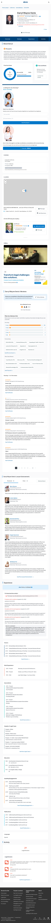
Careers (40, 895)
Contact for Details (40, 76)
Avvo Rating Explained (42, 899)
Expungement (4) (32, 346)
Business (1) (31, 349)
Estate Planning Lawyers (31, 902)
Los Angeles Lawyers (17, 895)
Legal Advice (3, 897)
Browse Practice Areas (5, 899)
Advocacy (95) (21, 360)
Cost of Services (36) (37, 363)
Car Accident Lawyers (30, 904)
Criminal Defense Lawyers (31, 898)
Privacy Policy (10, 917)
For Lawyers (3, 903)
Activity (43, 39)
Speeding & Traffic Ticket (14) (36, 342)
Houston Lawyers (17, 899)
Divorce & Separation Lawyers (30, 907)
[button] (25, 191)
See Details (20, 26)
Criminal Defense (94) (21, 342)
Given (25, 481)
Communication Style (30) (26, 367)
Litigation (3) (22, 349)
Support (40, 897)
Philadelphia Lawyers (17, 903)
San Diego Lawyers (17, 909)
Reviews (19, 39)
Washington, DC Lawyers (18, 901)
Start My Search (25, 122)
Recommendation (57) (11, 363)
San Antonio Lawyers (17, 907)
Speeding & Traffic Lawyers (31, 913)
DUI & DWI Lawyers (30, 900)
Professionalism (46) (24, 363)
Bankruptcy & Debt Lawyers (31, 894)
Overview (7, 39)
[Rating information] (39, 16)
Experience (31, 39)
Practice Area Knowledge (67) (34, 360)
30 (32, 468)
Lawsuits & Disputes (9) (11, 346)
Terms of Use (3, 917)
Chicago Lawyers (17, 897)
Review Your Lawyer (5, 895)
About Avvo (40, 893)
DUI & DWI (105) (9, 342)
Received (10, 481)
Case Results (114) (10, 360)
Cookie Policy (17, 917)
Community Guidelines (6, 918)
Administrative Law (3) (11, 349)
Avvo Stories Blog (4, 901)
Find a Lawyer (3, 893)
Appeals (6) (23, 346)
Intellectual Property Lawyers (30, 911)
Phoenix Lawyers (16, 905)
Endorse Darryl (41, 481)
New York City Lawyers (18, 893)
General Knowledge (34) (12, 367)
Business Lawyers (29, 896)
